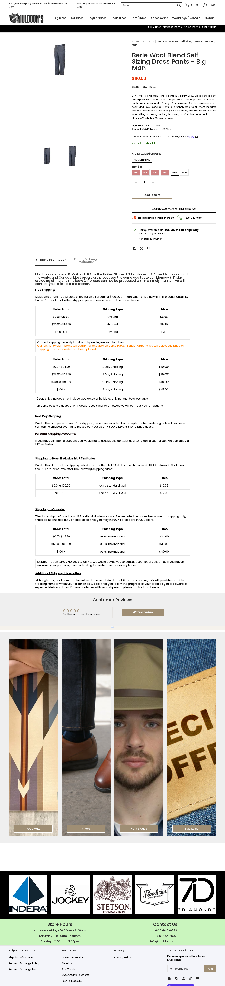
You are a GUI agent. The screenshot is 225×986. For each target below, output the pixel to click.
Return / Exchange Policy (24, 963)
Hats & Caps (139, 828)
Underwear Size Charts (75, 975)
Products (148, 41)
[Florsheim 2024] (154, 894)
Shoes (86, 828)
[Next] (108, 90)
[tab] (51, 261)
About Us (67, 963)
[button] (134, 248)
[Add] (153, 182)
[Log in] (204, 5)
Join (210, 968)
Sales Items (192, 27)
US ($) (213, 5)
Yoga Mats (33, 828)
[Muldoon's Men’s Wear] (26, 18)
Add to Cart (152, 195)
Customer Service (73, 957)
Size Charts (68, 969)
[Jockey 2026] (70, 894)
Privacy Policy (122, 957)
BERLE (135, 87)
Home (135, 41)
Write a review (143, 612)
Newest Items (172, 27)
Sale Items (191, 828)
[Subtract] (136, 182)
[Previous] (11, 90)
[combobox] (148, 5)
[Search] (179, 5)
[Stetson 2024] (112, 894)
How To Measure (72, 981)
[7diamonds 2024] (197, 894)
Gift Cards (209, 27)
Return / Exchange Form (23, 969)
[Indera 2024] (28, 894)
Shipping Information (21, 957)
